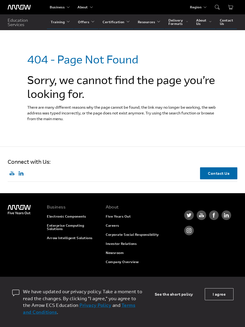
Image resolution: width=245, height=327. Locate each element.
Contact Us (226, 22)
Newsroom (115, 252)
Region (195, 7)
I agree (219, 294)
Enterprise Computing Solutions (65, 227)
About (83, 7)
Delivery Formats (175, 22)
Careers (112, 225)
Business (57, 7)
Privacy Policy (95, 305)
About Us (201, 22)
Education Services (18, 22)
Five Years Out (118, 216)
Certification (113, 22)
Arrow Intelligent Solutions (70, 238)
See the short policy (174, 294)
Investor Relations (121, 243)
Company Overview (122, 261)
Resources (146, 22)
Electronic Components (66, 216)
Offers (83, 22)
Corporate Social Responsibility (132, 234)
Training (58, 22)
